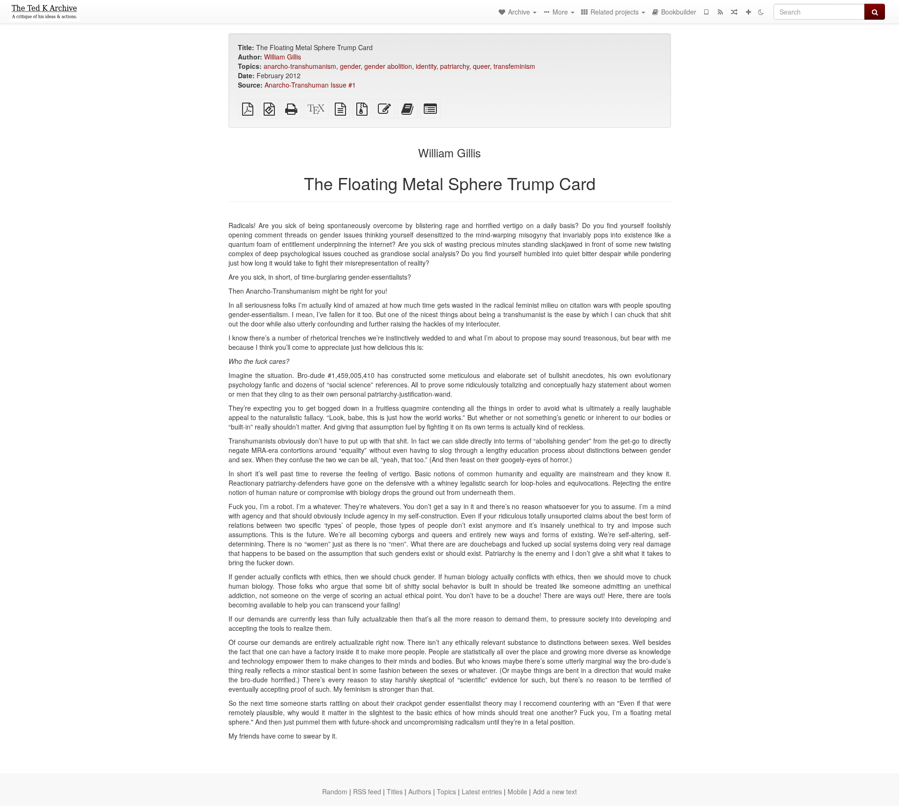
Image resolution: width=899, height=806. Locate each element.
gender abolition (388, 66)
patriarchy (454, 66)
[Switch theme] (760, 11)
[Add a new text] (748, 11)
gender (350, 66)
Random (334, 791)
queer (481, 66)
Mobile (517, 791)
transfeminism (514, 66)
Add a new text (555, 791)
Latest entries (482, 791)
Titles (395, 791)
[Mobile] (706, 11)
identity (426, 66)
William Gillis (282, 56)
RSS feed (367, 791)
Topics (446, 791)
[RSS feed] (720, 11)
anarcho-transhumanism (300, 66)
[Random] (734, 11)
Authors (419, 791)
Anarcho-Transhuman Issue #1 (310, 84)
